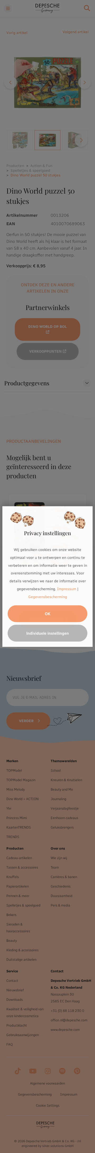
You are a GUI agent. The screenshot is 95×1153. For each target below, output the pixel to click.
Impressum (66, 589)
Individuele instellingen (47, 633)
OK (47, 613)
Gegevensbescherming (47, 597)
